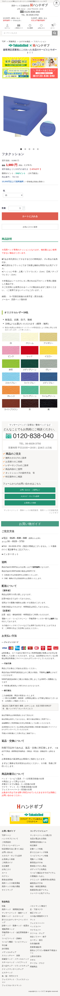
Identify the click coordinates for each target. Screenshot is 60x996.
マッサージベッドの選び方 (41, 835)
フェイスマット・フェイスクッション (15, 980)
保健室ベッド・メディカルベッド (15, 959)
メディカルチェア (9, 952)
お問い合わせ (7, 852)
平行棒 (4, 945)
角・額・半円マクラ (10, 976)
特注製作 (33, 845)
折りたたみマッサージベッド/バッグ (15, 921)
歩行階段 (5, 949)
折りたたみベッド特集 (39, 852)
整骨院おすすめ (36, 862)
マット (32, 920)
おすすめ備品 (24, 41)
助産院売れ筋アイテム (39, 890)
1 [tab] (21, 149)
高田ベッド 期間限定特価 (13, 909)
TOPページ (6, 835)
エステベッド (7, 973)
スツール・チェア (37, 933)
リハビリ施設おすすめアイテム (42, 873)
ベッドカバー (35, 926)
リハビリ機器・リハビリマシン (14, 942)
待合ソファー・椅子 (38, 937)
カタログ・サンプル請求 (30, 496)
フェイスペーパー (37, 923)
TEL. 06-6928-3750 (30, 443)
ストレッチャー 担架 (11, 955)
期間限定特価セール (38, 842)
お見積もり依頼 (30, 503)
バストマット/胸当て (38, 906)
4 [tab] (34, 149)
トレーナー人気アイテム (40, 893)
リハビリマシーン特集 (39, 856)
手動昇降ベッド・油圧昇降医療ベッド (15, 933)
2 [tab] (25, 149)
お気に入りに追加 (30, 227)
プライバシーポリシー (11, 845)
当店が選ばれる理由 (38, 839)
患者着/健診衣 (35, 947)
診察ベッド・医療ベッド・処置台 (15, 926)
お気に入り (6, 869)
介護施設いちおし (37, 876)
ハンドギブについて (10, 839)
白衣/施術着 (35, 943)
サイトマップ (7, 890)
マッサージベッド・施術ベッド (14, 913)
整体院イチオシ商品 (38, 866)
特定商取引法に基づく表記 (13, 849)
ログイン (5, 876)
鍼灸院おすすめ (36, 883)
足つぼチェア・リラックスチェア (15, 966)
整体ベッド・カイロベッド (13, 916)
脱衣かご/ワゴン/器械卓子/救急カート (43, 951)
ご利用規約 (6, 842)
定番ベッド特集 (36, 849)
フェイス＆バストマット (12, 985)
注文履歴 (5, 866)
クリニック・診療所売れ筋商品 (42, 880)
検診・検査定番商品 (38, 886)
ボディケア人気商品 (38, 869)
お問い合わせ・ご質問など (30, 490)
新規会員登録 (7, 880)
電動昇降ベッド (8, 929)
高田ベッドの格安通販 (11, 883)
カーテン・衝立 (36, 940)
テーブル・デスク (37, 963)
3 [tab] (30, 149)
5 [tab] (38, 149)
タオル (32, 960)
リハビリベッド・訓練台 (12, 938)
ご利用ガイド (7, 862)
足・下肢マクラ (36, 909)
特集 (3, 906)
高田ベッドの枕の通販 (11, 886)
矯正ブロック (35, 913)
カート (4, 873)
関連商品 (12, 41)
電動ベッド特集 (36, 859)
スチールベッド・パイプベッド (14, 962)
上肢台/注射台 (35, 956)
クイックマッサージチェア (13, 969)
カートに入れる (30, 216)
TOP (4, 41)
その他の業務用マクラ (39, 916)
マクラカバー (35, 930)
